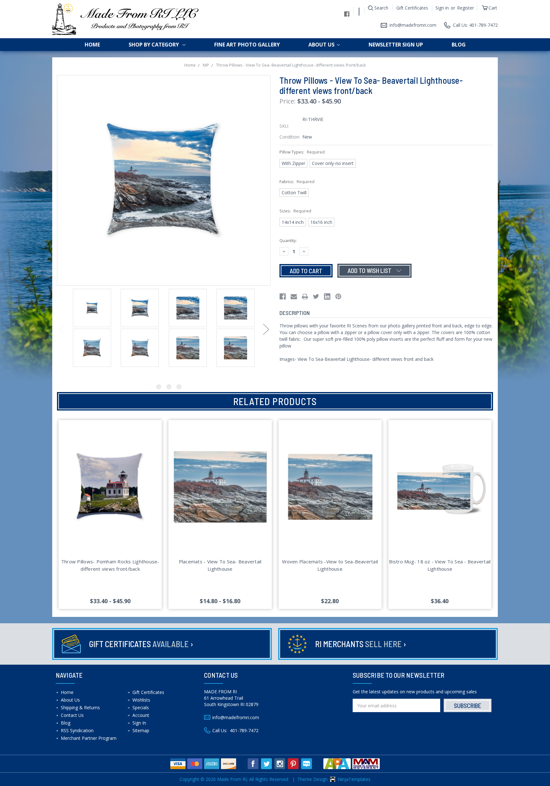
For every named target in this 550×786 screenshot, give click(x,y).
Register (465, 8)
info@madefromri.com (413, 25)
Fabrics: (296, 181)
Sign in (442, 8)
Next (265, 329)
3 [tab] (168, 386)
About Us (321, 44)
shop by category (154, 44)
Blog (459, 44)
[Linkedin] (327, 296)
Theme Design (312, 779)
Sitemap (140, 730)
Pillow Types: (302, 152)
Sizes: (295, 211)
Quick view (110, 479)
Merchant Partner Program (88, 738)
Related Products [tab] (275, 401)
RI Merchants (360, 644)
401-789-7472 (244, 730)
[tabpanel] (92, 309)
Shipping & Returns (80, 707)
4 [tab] (179, 386)
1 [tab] (148, 386)
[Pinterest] (338, 296)
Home (92, 44)
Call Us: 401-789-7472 (475, 25)
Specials (140, 707)
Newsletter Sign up (396, 44)
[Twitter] (316, 296)
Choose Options (110, 494)
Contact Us (72, 715)
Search (381, 8)
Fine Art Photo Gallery (247, 44)
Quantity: (288, 240)
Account (140, 715)
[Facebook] (282, 296)
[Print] (305, 296)
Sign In (139, 723)
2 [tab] (158, 386)
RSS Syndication (77, 730)
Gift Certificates (412, 8)
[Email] (294, 296)
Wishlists (141, 700)
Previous (61, 329)
